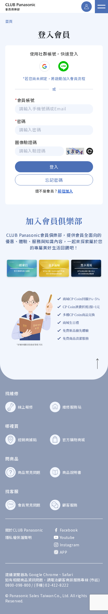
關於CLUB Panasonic (24, 530)
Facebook (69, 530)
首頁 (9, 21)
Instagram (69, 544)
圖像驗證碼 (26, 142)
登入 (54, 167)
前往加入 (65, 191)
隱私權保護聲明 (18, 537)
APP (63, 552)
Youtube (67, 537)
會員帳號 (25, 100)
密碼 (20, 121)
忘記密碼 (54, 180)
